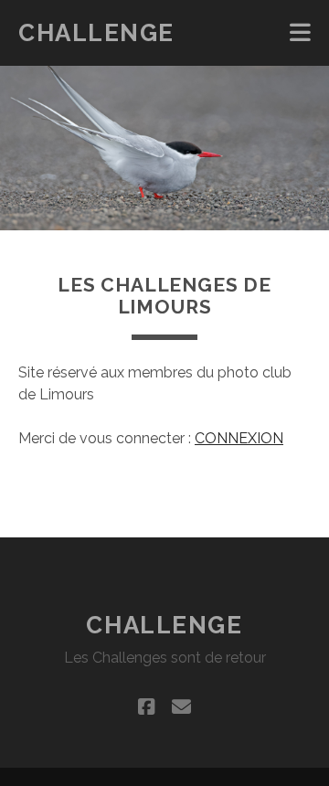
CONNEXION (239, 438)
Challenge (96, 33)
